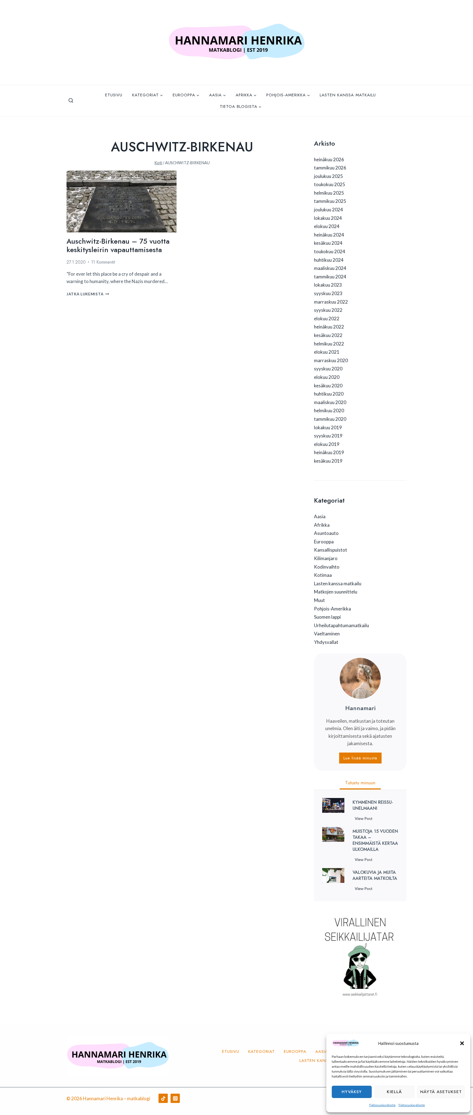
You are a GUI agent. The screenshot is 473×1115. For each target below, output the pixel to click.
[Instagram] (175, 1098)
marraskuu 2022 (331, 302)
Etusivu (113, 95)
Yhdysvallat (326, 642)
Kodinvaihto (326, 567)
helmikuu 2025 (329, 193)
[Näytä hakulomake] (71, 100)
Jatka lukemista (88, 294)
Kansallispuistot (330, 550)
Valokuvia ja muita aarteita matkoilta (375, 875)
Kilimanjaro (326, 558)
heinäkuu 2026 (329, 159)
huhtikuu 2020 (329, 394)
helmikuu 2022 (329, 344)
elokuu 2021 (326, 352)
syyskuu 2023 (328, 293)
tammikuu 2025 (330, 201)
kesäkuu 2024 (328, 243)
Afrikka (322, 525)
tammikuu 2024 (330, 277)
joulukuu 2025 (328, 176)
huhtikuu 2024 (329, 260)
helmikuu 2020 (329, 410)
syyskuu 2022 (328, 310)
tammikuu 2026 (330, 168)
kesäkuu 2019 (328, 461)
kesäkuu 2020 (328, 385)
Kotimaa (323, 575)
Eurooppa (324, 541)
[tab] (360, 783)
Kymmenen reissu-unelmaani (373, 805)
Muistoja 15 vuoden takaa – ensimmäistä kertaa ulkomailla (375, 840)
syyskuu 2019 (328, 436)
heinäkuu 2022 (329, 327)
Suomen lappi (327, 617)
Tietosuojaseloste (382, 1105)
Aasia (319, 516)
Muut (319, 600)
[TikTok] (163, 1098)
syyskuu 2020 (328, 368)
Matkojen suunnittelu (335, 592)
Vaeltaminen (327, 633)
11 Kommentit (103, 262)
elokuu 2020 (326, 377)
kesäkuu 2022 (328, 335)
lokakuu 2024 (328, 218)
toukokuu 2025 (329, 184)
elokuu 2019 (326, 444)
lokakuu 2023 (328, 285)
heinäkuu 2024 (329, 235)
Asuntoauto (326, 533)
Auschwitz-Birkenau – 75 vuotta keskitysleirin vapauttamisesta (118, 245)
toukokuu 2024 (329, 251)
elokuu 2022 (326, 318)
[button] (462, 1043)
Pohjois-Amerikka (332, 609)
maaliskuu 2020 (330, 402)
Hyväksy (352, 1092)
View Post (365, 819)
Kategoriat (261, 1051)
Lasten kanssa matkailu (348, 95)
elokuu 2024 (326, 226)
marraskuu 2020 (331, 360)
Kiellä (394, 1092)
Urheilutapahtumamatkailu (341, 625)
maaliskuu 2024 (330, 268)
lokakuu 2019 (328, 427)
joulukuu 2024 (328, 209)
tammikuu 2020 (330, 419)
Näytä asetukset (441, 1092)
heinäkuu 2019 (329, 452)
